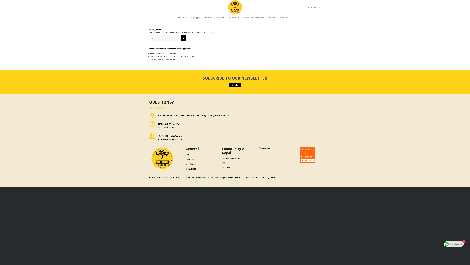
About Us (190, 159)
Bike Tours (190, 164)
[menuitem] (183, 17)
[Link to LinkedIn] (308, 7)
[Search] (291, 17)
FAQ (224, 163)
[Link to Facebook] (304, 7)
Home (188, 154)
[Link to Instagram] (311, 7)
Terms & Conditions (231, 158)
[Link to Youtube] (315, 7)
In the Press (191, 169)
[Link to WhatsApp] (319, 7)
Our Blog (226, 168)
